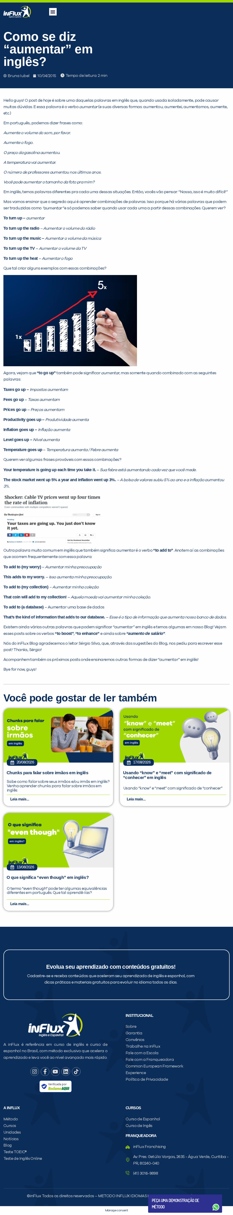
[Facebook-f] (45, 1071)
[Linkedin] (65, 1071)
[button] (53, 12)
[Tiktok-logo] (76, 1071)
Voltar (162, 1196)
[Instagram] (34, 1071)
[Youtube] (55, 1071)
